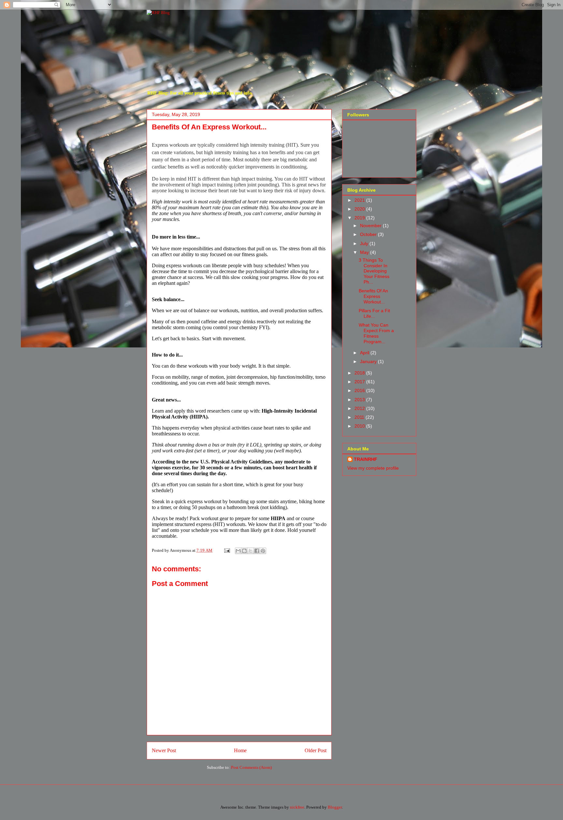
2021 (360, 200)
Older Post (315, 750)
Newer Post (164, 750)
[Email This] (238, 551)
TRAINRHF (365, 459)
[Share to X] (250, 551)
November (371, 225)
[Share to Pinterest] (263, 551)
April (365, 352)
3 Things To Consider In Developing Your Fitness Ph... (374, 271)
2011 (360, 417)
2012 (360, 408)
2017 (360, 381)
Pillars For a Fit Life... (374, 313)
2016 (360, 390)
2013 (360, 399)
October (369, 234)
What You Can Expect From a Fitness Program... (376, 333)
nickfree (297, 807)
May (365, 252)
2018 (360, 372)
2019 (360, 217)
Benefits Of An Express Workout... (373, 296)
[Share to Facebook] (256, 551)
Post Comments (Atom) (251, 767)
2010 (360, 426)
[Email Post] (226, 550)
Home (240, 750)
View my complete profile (373, 468)
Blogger (335, 807)
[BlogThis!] (244, 551)
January (369, 361)
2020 (360, 209)
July (364, 243)
